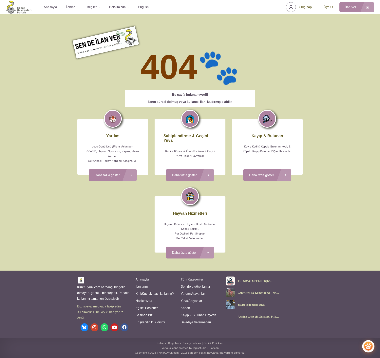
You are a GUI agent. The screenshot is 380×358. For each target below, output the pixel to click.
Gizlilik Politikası (213, 343)
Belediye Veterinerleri (196, 322)
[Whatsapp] (104, 327)
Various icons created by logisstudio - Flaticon (190, 347)
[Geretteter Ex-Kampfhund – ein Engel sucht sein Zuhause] (230, 292)
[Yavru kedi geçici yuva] (230, 304)
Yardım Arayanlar (193, 293)
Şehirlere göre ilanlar (195, 286)
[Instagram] (94, 327)
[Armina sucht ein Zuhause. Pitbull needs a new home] (230, 316)
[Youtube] (114, 327)
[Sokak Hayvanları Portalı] (19, 7)
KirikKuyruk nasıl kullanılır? (155, 293)
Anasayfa (50, 7)
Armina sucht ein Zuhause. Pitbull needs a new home (258, 316)
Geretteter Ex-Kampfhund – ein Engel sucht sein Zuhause (257, 293)
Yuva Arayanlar (191, 300)
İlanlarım (142, 286)
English (143, 7)
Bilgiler (92, 7)
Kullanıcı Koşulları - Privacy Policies (179, 343)
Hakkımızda (117, 7)
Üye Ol (328, 7)
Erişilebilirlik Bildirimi (150, 322)
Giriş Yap (305, 7)
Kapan (185, 308)
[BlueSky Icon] (84, 327)
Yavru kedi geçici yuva (251, 304)
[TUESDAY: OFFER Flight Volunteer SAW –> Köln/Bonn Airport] (230, 281)
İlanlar (70, 7)
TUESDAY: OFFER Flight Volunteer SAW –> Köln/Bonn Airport (256, 281)
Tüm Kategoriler (192, 279)
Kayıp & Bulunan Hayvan (198, 315)
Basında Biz (144, 315)
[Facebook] (124, 327)
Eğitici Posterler (147, 308)
